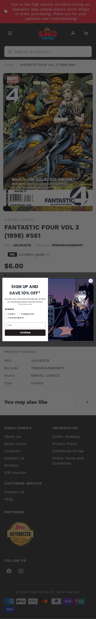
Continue (25, 332)
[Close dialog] (91, 281)
